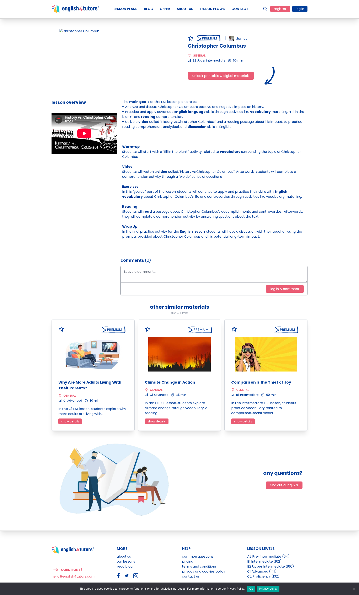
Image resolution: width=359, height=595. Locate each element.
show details (70, 421)
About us (124, 556)
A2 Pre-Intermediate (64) (268, 556)
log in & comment (284, 288)
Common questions (197, 556)
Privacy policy (268, 588)
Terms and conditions (199, 566)
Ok (251, 588)
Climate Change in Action (170, 382)
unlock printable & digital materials (221, 75)
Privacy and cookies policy (203, 571)
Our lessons (126, 561)
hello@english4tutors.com (73, 576)
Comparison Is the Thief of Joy (261, 382)
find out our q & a (284, 485)
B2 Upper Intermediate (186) (270, 566)
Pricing (187, 561)
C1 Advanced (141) (262, 571)
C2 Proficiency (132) (263, 576)
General (199, 55)
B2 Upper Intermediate (209, 60)
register (280, 8)
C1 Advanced (72, 401)
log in (300, 8)
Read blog (125, 566)
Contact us (191, 576)
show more (179, 313)
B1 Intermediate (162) (264, 561)
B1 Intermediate (247, 395)
